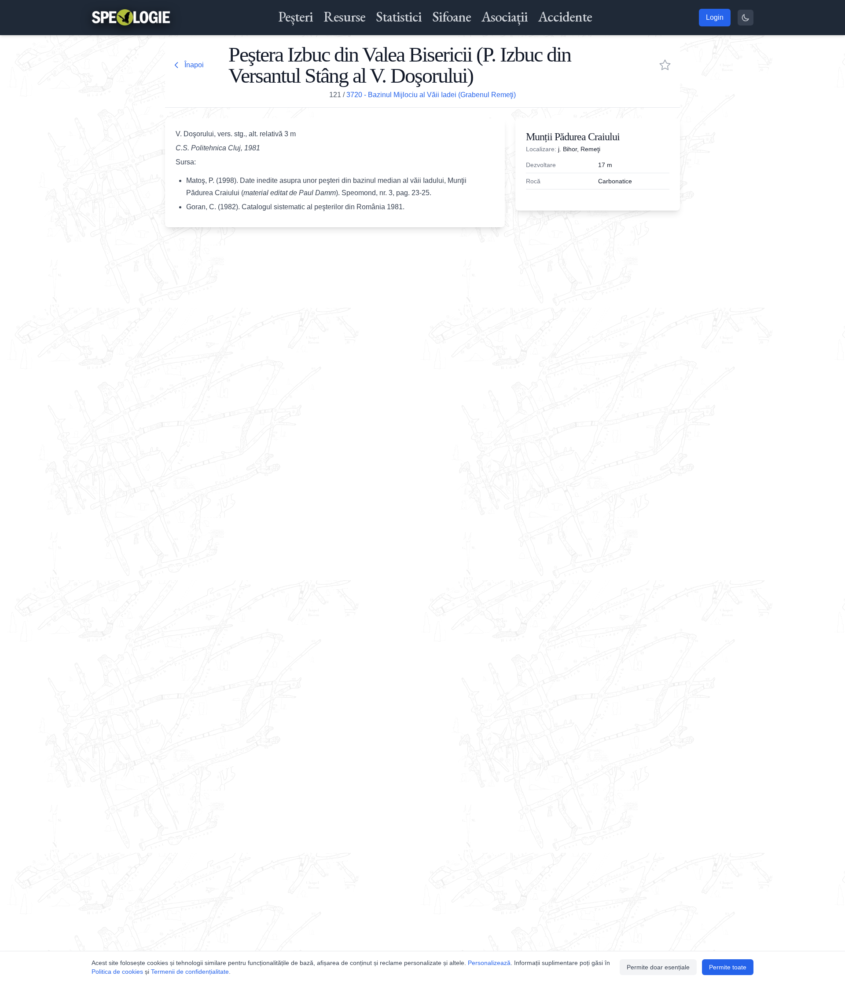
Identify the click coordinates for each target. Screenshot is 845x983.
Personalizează (489, 962)
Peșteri (295, 16)
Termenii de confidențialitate (190, 971)
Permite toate (727, 967)
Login (715, 17)
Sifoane (451, 16)
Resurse (344, 16)
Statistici (399, 16)
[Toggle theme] (745, 17)
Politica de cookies (117, 971)
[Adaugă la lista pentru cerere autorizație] (665, 65)
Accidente (565, 16)
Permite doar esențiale (658, 967)
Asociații (504, 16)
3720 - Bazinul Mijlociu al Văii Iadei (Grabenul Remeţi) (431, 94)
